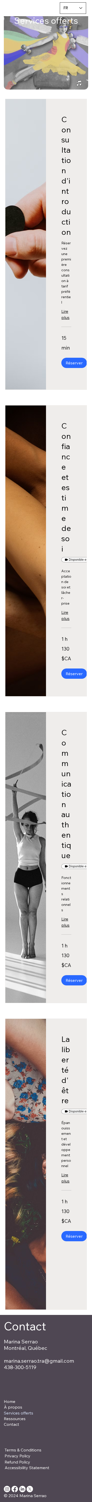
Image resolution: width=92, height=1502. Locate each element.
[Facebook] (15, 1489)
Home (9, 1401)
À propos (13, 1407)
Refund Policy (17, 1462)
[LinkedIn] (22, 1489)
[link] (66, 175)
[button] (46, 50)
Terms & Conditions (23, 1449)
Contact (11, 1424)
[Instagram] (7, 1489)
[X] (30, 1489)
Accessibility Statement (27, 1467)
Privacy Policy (17, 1455)
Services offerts (18, 1413)
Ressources (15, 1418)
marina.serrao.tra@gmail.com (39, 1361)
